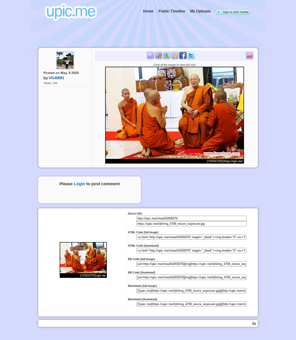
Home (148, 11)
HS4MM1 (56, 78)
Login (79, 184)
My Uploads (200, 11)
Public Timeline (171, 11)
